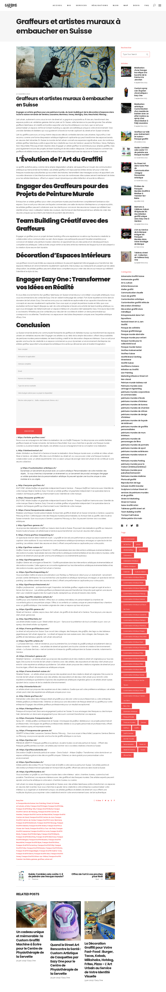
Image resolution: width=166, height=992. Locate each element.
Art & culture (126, 283)
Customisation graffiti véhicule (135, 302)
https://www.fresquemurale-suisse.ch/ (36, 510)
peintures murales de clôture (134, 411)
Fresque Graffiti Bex (55, 806)
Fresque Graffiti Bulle (44, 809)
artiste (27, 806)
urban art (48, 859)
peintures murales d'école (133, 398)
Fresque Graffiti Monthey (25, 837)
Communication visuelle (132, 292)
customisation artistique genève (134, 599)
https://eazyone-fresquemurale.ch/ (36, 718)
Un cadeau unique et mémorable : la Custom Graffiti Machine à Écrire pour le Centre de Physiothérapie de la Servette (30, 944)
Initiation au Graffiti (130, 369)
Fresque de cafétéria (130, 327)
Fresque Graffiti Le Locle (40, 831)
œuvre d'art (127, 755)
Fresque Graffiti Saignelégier (27, 851)
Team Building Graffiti (131, 512)
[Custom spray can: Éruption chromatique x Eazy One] (126, 92)
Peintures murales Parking (133, 460)
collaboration (127, 555)
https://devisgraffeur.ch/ (31, 708)
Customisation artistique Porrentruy (135, 647)
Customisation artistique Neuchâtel (135, 636)
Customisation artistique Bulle (133, 583)
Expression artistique (130, 711)
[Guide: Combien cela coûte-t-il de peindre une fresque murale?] (126, 151)
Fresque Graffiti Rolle (54, 848)
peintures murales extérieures (134, 451)
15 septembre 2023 (141, 263)
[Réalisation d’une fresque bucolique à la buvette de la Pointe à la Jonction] (126, 72)
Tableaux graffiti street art (133, 508)
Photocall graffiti (128, 479)
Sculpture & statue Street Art (134, 489)
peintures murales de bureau (134, 404)
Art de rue (127, 544)
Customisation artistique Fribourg (134, 594)
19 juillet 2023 (139, 201)
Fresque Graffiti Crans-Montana (49, 820)
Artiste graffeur (128, 550)
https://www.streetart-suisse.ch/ (34, 671)
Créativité (126, 572)
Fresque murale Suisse (26, 803)
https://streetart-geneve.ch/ (32, 656)
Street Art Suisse (52, 803)
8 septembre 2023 (140, 83)
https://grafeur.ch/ (28, 740)
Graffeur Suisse (128, 353)
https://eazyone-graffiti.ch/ (31, 498)
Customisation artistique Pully (133, 653)
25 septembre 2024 (141, 224)
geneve (34, 859)
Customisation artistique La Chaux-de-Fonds (134, 607)
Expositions (126, 318)
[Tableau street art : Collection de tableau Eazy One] (126, 256)
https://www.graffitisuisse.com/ (34, 628)
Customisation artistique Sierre (133, 669)
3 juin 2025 (88, 980)
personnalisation (128, 744)
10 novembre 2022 (141, 158)
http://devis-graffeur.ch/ (30, 696)
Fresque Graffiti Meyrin (50, 834)
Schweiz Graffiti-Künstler (132, 486)
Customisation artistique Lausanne (134, 615)
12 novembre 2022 (23, 94)
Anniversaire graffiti (130, 279)
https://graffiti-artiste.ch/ (31, 641)
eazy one (126, 706)
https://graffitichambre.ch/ (32, 772)
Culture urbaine (140, 572)
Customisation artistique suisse (133, 675)
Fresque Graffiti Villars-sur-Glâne (35, 856)
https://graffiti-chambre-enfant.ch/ (36, 597)
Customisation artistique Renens (134, 658)
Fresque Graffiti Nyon (33, 842)
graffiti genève (128, 733)
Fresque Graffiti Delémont (26, 823)
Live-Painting (41, 803)
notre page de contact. (73, 298)
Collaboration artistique (130, 561)
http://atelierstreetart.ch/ (30, 450)
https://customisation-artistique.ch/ (39, 468)
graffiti (136, 728)
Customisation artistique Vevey (133, 690)
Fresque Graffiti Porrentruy (26, 845)
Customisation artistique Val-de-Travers (134, 682)
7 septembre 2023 (140, 98)
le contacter (47, 312)
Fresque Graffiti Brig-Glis (26, 809)
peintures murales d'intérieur (134, 401)
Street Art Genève (129, 750)
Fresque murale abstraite (132, 334)
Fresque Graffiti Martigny (31, 834)
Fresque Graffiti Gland (38, 826)
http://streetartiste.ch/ (30, 686)
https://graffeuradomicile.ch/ (33, 750)
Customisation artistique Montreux (134, 625)
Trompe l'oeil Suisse (130, 515)
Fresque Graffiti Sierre (24, 854)
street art (142, 744)
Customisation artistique (132, 299)
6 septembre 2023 (140, 126)
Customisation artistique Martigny (134, 620)
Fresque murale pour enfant (133, 337)
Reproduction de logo (131, 482)
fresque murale (128, 717)
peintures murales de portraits (135, 445)
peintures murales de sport (133, 448)
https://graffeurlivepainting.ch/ (33, 572)
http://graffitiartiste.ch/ (30, 619)
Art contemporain (129, 539)
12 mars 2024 (139, 247)
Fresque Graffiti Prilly (46, 845)
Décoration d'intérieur (131, 305)
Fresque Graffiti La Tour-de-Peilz (43, 828)
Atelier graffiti (127, 289)
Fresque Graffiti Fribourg (46, 823)
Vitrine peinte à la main (131, 518)
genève (143, 722)
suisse (143, 750)
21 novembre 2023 (141, 180)
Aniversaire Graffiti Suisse (132, 276)
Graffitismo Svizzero (130, 366)
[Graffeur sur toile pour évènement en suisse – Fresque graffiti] (126, 136)
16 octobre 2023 (140, 142)
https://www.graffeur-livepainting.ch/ (36, 535)
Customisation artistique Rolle (133, 664)
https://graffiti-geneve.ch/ (31, 609)
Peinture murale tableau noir (134, 382)
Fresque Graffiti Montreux (46, 837)
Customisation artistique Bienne (133, 577)
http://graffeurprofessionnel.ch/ (34, 584)
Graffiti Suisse (127, 363)
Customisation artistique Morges (134, 631)
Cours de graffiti (128, 296)
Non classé (126, 379)
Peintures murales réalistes (133, 476)
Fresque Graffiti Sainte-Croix (50, 851)
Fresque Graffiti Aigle (39, 806)
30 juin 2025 (21, 961)
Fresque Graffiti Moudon (38, 840)
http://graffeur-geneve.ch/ (31, 525)
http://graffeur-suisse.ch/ (30, 547)
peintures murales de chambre (135, 408)
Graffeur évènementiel (131, 350)
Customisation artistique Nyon (133, 642)
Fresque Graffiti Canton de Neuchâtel (37, 814)
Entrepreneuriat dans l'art (132, 315)
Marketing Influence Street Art (134, 376)
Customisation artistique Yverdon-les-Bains (134, 698)
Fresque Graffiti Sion (42, 854)
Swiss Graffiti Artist (129, 505)
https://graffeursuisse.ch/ (31, 762)
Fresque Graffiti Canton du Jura (42, 817)
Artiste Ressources (129, 286)
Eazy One (19, 800)
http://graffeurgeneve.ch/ (31, 560)
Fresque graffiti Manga (131, 331)
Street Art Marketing (130, 498)
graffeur (41, 859)
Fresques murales (129, 722)
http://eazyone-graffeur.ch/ (31, 485)
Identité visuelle (128, 739)
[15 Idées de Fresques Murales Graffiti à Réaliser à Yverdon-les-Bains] (126, 190)
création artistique (129, 566)
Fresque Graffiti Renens (36, 848)
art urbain (20, 806)
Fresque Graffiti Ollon (50, 842)
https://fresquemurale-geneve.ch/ (35, 730)
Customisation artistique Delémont (134, 588)
